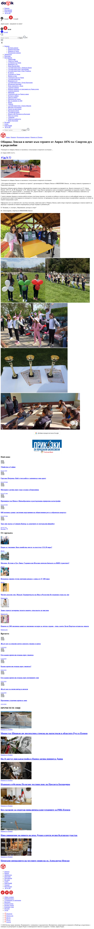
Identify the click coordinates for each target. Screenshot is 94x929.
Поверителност (9, 898)
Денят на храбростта (14, 119)
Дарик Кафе (12, 59)
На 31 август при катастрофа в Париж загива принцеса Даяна (32, 759)
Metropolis (11, 92)
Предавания (8, 10)
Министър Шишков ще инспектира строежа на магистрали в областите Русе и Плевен (44, 733)
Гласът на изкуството (14, 109)
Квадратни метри (13, 110)
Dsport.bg (9, 914)
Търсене (7, 885)
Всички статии (9, 905)
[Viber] (2, 155)
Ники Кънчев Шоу (14, 66)
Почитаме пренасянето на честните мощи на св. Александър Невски (35, 860)
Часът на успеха (13, 115)
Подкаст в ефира (13, 96)
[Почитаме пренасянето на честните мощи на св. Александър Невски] (16, 855)
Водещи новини (13, 48)
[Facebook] (7, 155)
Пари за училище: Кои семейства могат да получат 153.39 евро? (26, 547)
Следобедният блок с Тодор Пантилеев (20, 82)
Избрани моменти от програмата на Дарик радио (23, 89)
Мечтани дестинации (14, 107)
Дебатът (10, 104)
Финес (10, 102)
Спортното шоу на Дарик (16, 77)
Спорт (6, 124)
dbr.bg (2, 551)
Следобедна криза (13, 112)
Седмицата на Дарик (14, 62)
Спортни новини (13, 87)
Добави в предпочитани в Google (48, 433)
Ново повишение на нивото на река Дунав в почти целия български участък (39, 835)
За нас (6, 910)
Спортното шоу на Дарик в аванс (18, 94)
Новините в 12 (12, 81)
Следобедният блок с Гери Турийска (19, 71)
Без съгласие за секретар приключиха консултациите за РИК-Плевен (35, 810)
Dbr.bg (8, 920)
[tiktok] (3, 894)
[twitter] (7, 158)
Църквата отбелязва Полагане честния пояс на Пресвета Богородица (35, 784)
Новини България (13, 49)
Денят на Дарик (13, 61)
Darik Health (8, 11)
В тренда (11, 72)
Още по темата (12, 97)
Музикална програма (14, 84)
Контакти (7, 902)
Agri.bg (8, 922)
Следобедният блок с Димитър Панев (20, 67)
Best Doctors (8, 886)
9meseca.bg (4, 598)
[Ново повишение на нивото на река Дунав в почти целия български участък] (16, 829)
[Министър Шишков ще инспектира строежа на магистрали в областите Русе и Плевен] (16, 728)
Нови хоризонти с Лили (15, 86)
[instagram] (11, 894)
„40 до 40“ (7, 13)
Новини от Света (13, 51)
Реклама (7, 908)
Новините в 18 (12, 64)
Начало (6, 873)
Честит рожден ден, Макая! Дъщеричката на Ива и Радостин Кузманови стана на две (35, 595)
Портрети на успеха (14, 99)
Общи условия (9, 897)
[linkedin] (4, 158)
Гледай (5, 32)
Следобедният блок (14, 79)
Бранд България (13, 120)
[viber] (10, 158)
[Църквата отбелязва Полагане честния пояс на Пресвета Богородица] (16, 779)
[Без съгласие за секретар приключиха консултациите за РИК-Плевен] (16, 804)
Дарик (8, 137)
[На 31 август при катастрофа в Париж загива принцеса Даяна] (16, 753)
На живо (7, 122)
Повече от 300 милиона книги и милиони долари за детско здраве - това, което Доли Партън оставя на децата (45, 626)
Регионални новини (14, 53)
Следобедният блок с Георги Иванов (19, 106)
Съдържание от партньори (12, 900)
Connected (11, 117)
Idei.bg (8, 918)
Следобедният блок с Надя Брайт (18, 69)
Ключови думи (9, 907)
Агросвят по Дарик (14, 74)
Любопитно (8, 54)
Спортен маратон (13, 91)
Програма (7, 56)
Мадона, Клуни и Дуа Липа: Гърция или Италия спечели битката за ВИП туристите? (35, 563)
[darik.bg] (7, 5)
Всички (3, 529)
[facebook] (2, 158)
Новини (6, 8)
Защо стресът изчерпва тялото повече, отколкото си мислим (25, 610)
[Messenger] (4, 155)
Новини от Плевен (36, 137)
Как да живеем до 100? (15, 101)
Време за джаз (12, 76)
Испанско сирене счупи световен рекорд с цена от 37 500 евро (25, 579)
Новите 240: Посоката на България (19, 114)
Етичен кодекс (8, 903)
